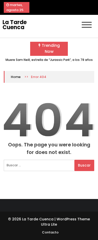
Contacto (50, 232)
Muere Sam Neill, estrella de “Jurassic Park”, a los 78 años (49, 60)
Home (16, 76)
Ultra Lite (49, 224)
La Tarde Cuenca (15, 24)
